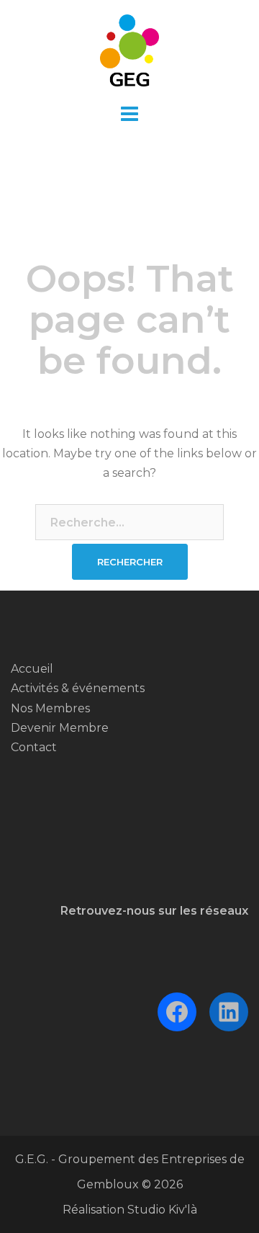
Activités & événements (78, 688)
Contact (34, 747)
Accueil (32, 669)
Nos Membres (50, 708)
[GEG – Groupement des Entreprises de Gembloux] (130, 49)
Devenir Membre (60, 728)
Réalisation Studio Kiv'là (130, 1209)
